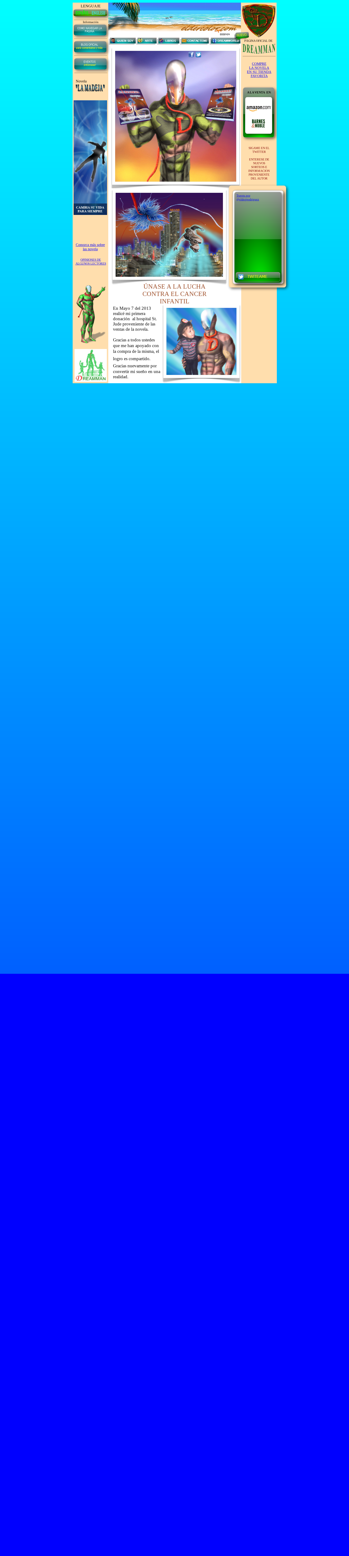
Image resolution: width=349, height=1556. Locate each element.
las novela (90, 249)
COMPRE (259, 64)
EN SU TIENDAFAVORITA (259, 74)
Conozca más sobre (90, 245)
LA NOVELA (259, 68)
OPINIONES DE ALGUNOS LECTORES (90, 261)
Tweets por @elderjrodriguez (247, 197)
